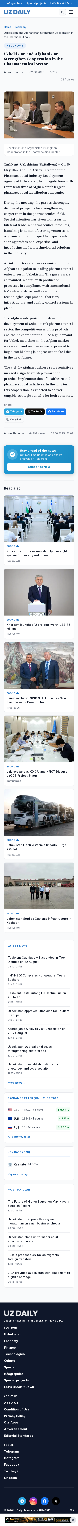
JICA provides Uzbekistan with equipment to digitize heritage (39, 1275)
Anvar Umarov (13, 72)
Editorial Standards (18, 1436)
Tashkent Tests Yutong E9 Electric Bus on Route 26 (37, 995)
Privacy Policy (14, 1416)
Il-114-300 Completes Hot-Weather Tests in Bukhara (38, 977)
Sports (9, 1367)
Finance (10, 1347)
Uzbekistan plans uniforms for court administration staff (33, 1239)
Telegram (16, 411)
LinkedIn (10, 1478)
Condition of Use (17, 1409)
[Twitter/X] (56, 1501)
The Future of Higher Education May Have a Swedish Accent (38, 1203)
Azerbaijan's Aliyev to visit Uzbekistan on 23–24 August (37, 1031)
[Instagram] (33, 1501)
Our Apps (11, 1422)
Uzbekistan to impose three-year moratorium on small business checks (34, 1221)
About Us (11, 1403)
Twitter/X (36, 411)
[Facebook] (45, 1501)
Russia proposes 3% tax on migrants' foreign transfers (34, 1257)
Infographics (14, 3)
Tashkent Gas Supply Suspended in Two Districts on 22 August (36, 959)
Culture (9, 1360)
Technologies (14, 1354)
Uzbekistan (12, 1334)
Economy (20, 26)
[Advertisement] (39, 1520)
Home (7, 26)
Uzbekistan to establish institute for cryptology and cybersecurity (33, 1066)
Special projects (36, 3)
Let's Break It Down (62, 3)
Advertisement (15, 1429)
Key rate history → (19, 1174)
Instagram (11, 1458)
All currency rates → (21, 1136)
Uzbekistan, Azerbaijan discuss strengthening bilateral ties (30, 1049)
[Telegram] (22, 1501)
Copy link (15, 419)
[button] (62, 12)
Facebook (58, 411)
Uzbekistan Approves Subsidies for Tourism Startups (38, 1013)
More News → (17, 1082)
